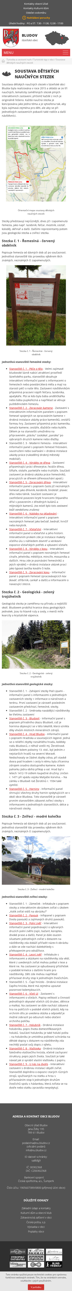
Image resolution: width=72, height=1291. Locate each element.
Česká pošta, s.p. (36, 1222)
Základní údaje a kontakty (36, 1208)
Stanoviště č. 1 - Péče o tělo (26, 369)
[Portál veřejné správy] (18, 1253)
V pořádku (36, 1287)
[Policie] (36, 1253)
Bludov (29, 35)
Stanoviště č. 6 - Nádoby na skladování (33, 513)
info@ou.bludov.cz (36, 1150)
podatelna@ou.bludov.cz (36, 1143)
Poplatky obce (36, 1231)
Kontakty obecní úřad (36, 3)
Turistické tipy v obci (43, 59)
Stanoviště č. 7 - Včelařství (25, 529)
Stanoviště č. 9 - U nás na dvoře (28, 1064)
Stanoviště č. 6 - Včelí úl (23, 993)
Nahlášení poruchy (38, 17)
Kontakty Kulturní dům (36, 8)
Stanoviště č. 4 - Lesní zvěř (25, 954)
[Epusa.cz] (36, 1260)
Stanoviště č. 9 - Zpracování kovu (29, 572)
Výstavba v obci (36, 1227)
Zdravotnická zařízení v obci (36, 1217)
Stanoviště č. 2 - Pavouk (23, 915)
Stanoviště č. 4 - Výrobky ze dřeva (29, 462)
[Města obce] (18, 1266)
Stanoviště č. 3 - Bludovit (24, 718)
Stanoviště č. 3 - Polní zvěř (25, 923)
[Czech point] (36, 1266)
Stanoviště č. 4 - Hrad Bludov (27, 734)
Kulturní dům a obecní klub (36, 1213)
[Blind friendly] (54, 1266)
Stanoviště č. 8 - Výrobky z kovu (28, 549)
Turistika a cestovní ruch (18, 59)
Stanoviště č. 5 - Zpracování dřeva (30, 482)
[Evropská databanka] (18, 1260)
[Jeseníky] (54, 1260)
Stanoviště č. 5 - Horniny (24, 789)
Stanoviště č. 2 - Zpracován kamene (31, 408)
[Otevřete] (54, 1253)
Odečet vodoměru (36, 12)
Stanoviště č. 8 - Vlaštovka (25, 1048)
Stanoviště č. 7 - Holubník (24, 1025)
